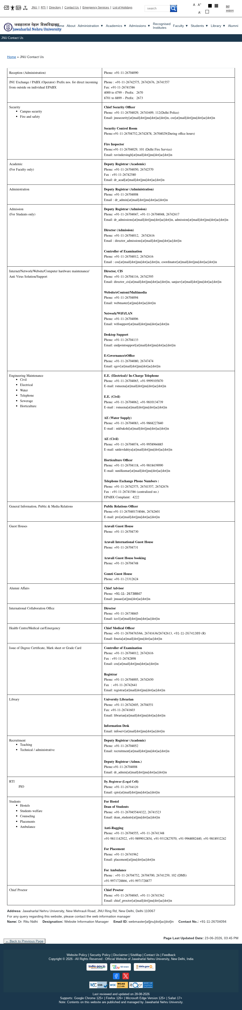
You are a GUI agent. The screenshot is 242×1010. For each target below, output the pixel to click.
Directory (55, 7)
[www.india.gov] (96, 967)
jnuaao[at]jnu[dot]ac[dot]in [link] (132, 598)
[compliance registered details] (141, 984)
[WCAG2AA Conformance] (118, 984)
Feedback (169, 955)
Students (199, 26)
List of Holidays (122, 7)
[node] (33, 25)
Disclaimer (120, 955)
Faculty (180, 26)
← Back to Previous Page (24, 941)
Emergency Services (96, 7)
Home (59, 26)
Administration (91, 26)
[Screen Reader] (18, 7)
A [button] (199, 5)
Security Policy (100, 955)
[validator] (98, 984)
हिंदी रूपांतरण (230, 8)
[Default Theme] (207, 11)
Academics (116, 26)
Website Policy (77, 955)
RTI (43, 7)
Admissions (140, 26)
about (71, 26)
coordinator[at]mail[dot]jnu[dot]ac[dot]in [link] (189, 262)
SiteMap (136, 955)
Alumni (233, 26)
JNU (34, 7)
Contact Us (72, 7)
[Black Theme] (210, 6)
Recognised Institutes (162, 25)
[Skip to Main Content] (6, 7)
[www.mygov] (120, 967)
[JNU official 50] (125, 976)
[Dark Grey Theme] (216, 6)
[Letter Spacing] (25, 7)
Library (218, 26)
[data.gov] (145, 967)
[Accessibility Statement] (12, 7)
